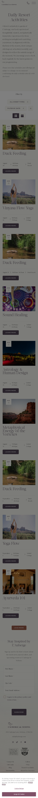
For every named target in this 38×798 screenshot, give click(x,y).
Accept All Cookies (19, 794)
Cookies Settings (19, 788)
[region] (19, 785)
